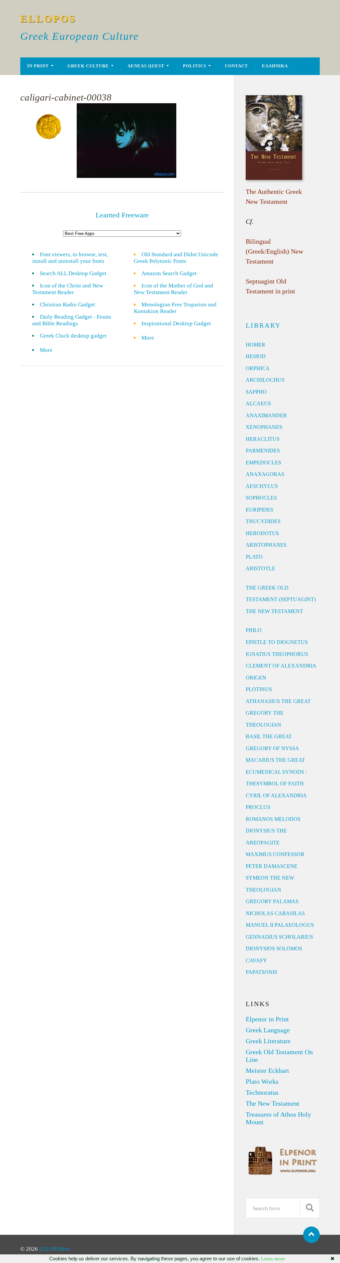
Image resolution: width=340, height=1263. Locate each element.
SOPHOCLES (261, 498)
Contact (236, 66)
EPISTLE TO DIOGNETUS (277, 642)
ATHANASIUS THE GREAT (278, 701)
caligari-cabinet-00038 (66, 97)
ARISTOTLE (260, 568)
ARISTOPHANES (266, 545)
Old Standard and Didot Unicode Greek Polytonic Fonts (176, 257)
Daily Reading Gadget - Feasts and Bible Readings (71, 320)
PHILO (254, 630)
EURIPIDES (259, 510)
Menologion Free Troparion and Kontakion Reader (175, 307)
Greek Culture (88, 66)
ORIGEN (256, 677)
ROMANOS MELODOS (273, 819)
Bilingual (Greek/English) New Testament (274, 251)
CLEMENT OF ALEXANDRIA (281, 666)
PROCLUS (258, 807)
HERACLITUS (263, 439)
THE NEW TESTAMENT (274, 611)
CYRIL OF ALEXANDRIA (276, 795)
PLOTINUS (259, 689)
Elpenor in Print (267, 1019)
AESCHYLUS (262, 486)
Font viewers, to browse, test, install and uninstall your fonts (70, 257)
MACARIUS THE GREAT (275, 760)
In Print (38, 66)
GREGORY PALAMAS (272, 901)
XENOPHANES (264, 427)
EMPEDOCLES (263, 462)
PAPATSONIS (261, 972)
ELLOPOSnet (54, 1249)
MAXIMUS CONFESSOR (275, 854)
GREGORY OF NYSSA (272, 748)
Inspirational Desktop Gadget (176, 323)
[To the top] (311, 1234)
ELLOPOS (48, 18)
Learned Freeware (122, 215)
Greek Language (268, 1030)
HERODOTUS (262, 533)
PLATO (254, 557)
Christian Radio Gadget (67, 304)
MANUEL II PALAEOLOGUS (280, 925)
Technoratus (262, 1092)
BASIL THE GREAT (269, 736)
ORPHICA (258, 368)
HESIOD (256, 356)
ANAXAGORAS (265, 474)
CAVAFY (256, 960)
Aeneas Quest (146, 66)
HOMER (255, 345)
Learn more (273, 1258)
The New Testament (272, 1103)
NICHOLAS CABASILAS (275, 913)
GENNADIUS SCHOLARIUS (279, 937)
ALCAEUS (258, 403)
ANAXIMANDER (266, 415)
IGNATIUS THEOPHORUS (277, 654)
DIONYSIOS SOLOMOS (274, 948)
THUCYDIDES (263, 521)
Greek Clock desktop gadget (73, 336)
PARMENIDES (263, 450)
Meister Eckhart (267, 1070)
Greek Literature (268, 1041)
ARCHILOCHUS (265, 380)
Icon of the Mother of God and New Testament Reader (173, 288)
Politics (194, 66)
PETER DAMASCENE (272, 866)
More (50, 350)
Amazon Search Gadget (169, 273)
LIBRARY (263, 325)
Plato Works (262, 1081)
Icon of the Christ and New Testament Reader (67, 288)
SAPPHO (256, 392)
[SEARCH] (310, 1208)
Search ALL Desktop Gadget (73, 273)
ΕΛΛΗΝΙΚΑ (275, 66)
